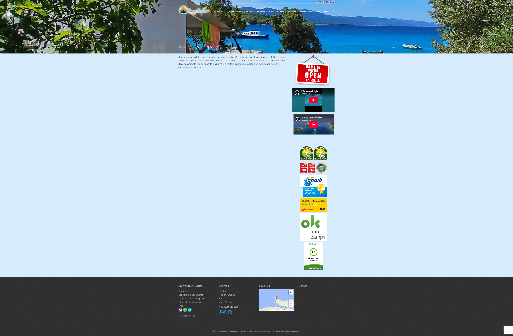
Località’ (261, 11)
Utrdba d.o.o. (295, 331)
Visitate (292, 11)
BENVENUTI (219, 11)
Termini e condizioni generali (192, 298)
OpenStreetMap (289, 309)
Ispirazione (306, 11)
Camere (248, 11)
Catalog (223, 291)
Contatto (182, 291)
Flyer (221, 298)
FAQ (180, 306)
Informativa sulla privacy (190, 302)
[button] (277, 298)
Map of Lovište (226, 302)
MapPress (272, 309)
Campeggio (235, 11)
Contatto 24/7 (324, 11)
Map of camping (227, 295)
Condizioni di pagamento (190, 295)
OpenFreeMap (280, 309)
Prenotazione (276, 11)
